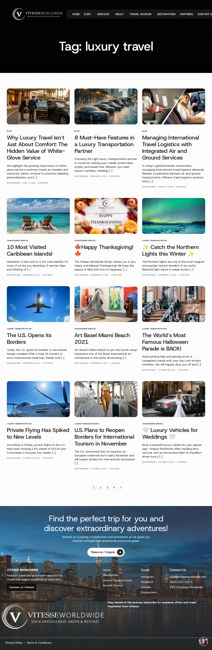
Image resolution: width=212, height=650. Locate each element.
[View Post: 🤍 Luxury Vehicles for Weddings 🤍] (173, 399)
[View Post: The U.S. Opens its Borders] (38, 304)
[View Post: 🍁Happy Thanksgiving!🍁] (106, 216)
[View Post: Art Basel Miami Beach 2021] (106, 304)
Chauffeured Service (17, 240)
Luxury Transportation (154, 240)
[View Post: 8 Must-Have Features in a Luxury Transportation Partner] (106, 106)
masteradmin (13, 183)
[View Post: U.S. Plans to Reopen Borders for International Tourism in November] (106, 399)
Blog (9, 131)
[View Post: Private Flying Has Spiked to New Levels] (38, 399)
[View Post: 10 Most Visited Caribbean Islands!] (38, 216)
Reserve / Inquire (103, 552)
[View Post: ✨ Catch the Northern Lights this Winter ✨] (173, 216)
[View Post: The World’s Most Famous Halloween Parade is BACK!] (173, 304)
